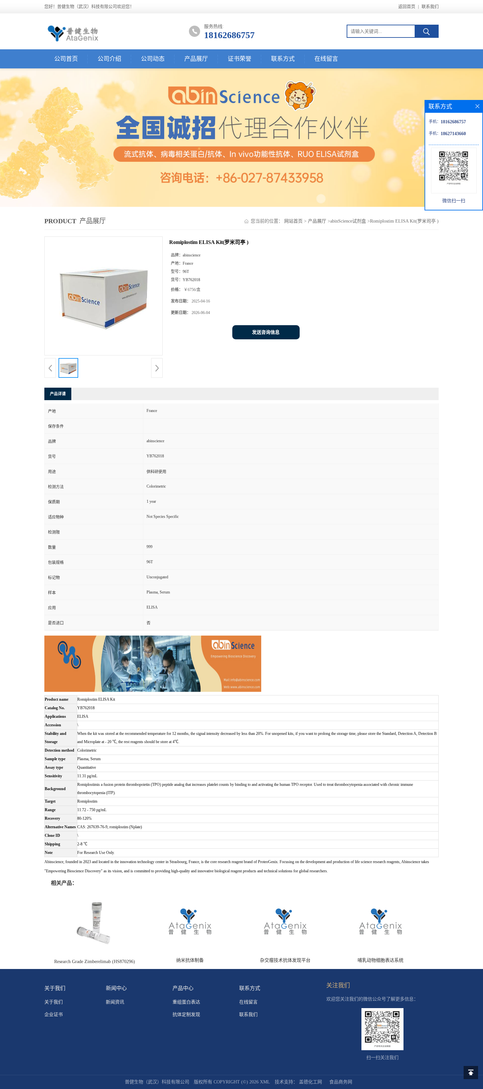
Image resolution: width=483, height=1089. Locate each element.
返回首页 (406, 6)
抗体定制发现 (186, 1014)
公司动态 (153, 59)
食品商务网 (340, 1081)
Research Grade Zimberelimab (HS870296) (94, 961)
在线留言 (326, 59)
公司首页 (66, 59)
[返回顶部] (471, 1072)
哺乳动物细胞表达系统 (380, 960)
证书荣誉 (239, 59)
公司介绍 (109, 59)
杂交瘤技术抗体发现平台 (285, 960)
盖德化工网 (310, 1081)
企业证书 (53, 1014)
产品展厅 (196, 59)
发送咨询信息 (266, 332)
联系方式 (283, 59)
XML (265, 1081)
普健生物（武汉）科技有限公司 (157, 1081)
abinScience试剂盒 (348, 221)
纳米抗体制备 (190, 960)
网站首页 (293, 221)
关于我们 (53, 1002)
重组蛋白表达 (186, 1002)
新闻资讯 (115, 1002)
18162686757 (229, 35)
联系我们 (430, 6)
